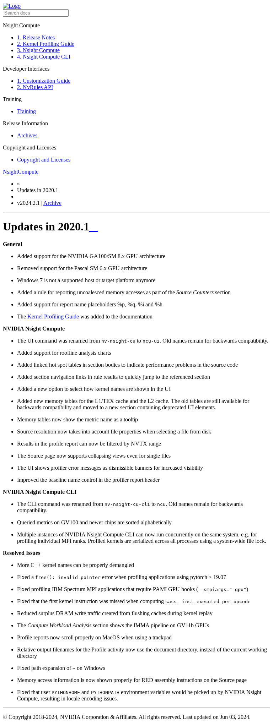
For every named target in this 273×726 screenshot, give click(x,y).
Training (26, 111)
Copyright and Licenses (43, 160)
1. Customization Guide (43, 81)
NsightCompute (20, 172)
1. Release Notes (36, 37)
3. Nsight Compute (38, 50)
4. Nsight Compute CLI (43, 57)
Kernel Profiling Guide (53, 316)
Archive (52, 203)
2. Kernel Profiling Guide (45, 44)
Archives (27, 135)
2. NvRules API (35, 87)
